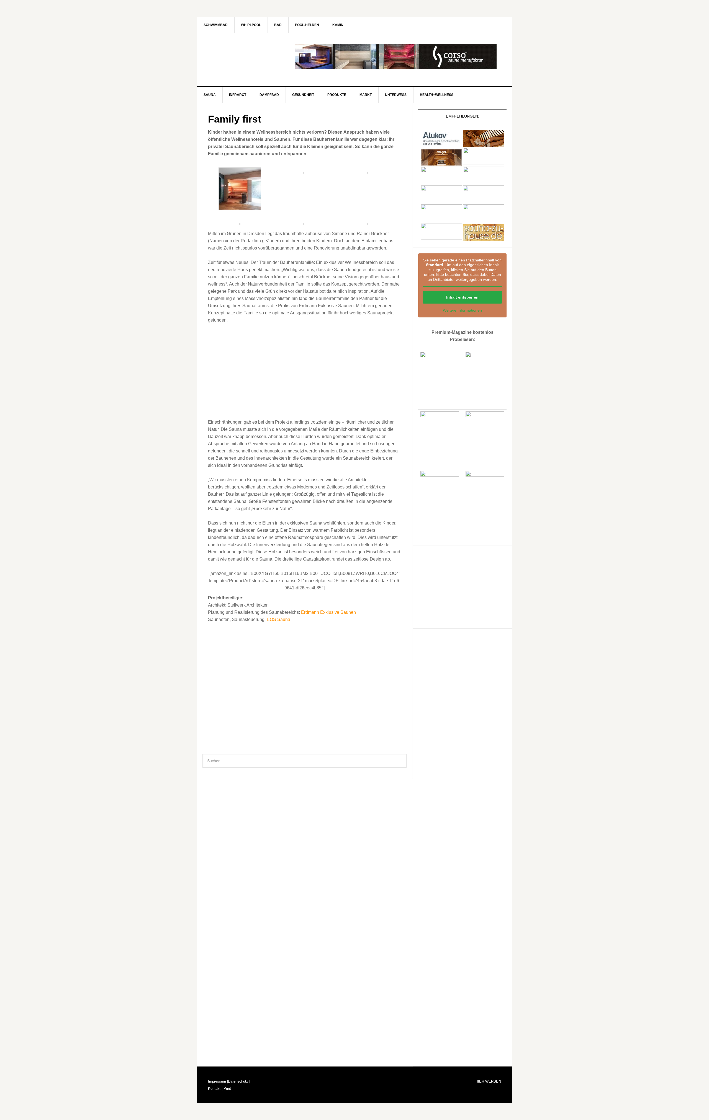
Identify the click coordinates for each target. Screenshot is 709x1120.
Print (226, 1088)
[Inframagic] (483, 163)
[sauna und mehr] (483, 200)
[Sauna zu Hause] (483, 238)
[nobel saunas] (441, 200)
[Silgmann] (441, 219)
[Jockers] (441, 181)
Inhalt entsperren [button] (462, 297)
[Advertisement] (304, 370)
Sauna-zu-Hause (244, 56)
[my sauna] (483, 181)
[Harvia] (483, 144)
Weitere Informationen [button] (462, 310)
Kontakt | (215, 1088)
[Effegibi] (441, 163)
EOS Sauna (278, 619)
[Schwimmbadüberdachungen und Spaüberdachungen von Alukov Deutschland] (441, 144)
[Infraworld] (441, 238)
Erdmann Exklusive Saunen (328, 612)
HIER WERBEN (488, 1081)
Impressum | (218, 1081)
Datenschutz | (239, 1081)
